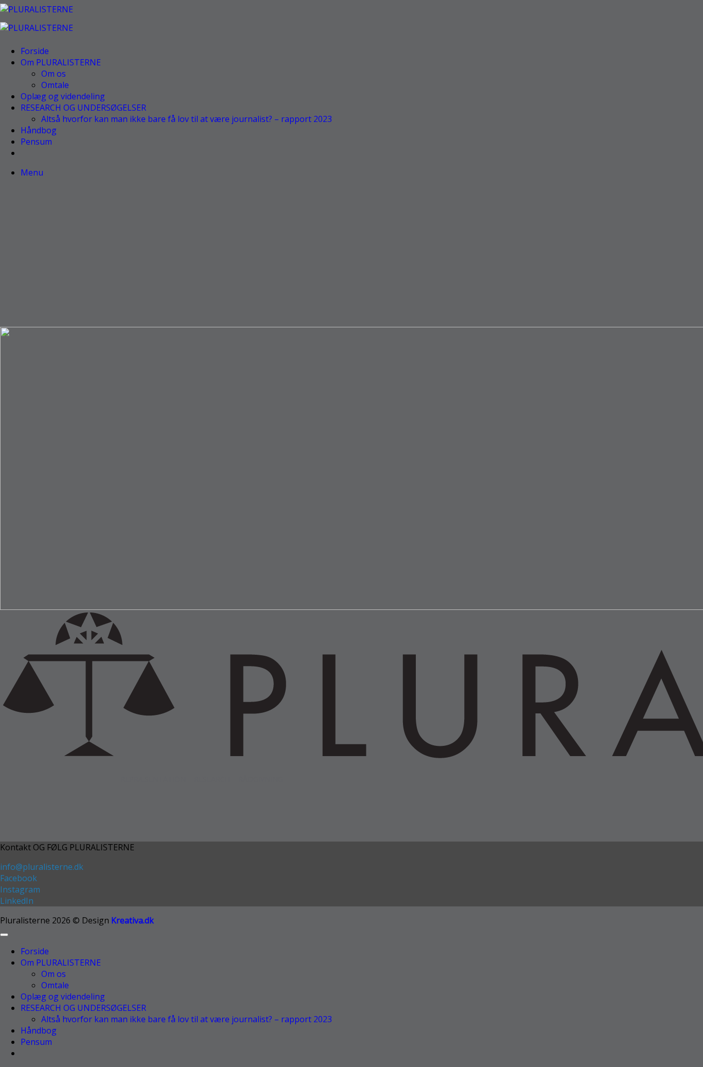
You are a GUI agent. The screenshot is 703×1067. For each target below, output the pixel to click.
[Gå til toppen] (4, 934)
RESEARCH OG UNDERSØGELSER (83, 107)
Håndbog (39, 130)
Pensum (36, 141)
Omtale (55, 85)
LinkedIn (16, 900)
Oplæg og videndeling (63, 96)
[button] (32, 172)
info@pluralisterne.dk (41, 866)
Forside (35, 51)
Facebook (18, 878)
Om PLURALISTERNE (61, 62)
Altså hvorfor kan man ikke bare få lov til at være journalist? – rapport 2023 (186, 119)
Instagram (20, 889)
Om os (53, 73)
